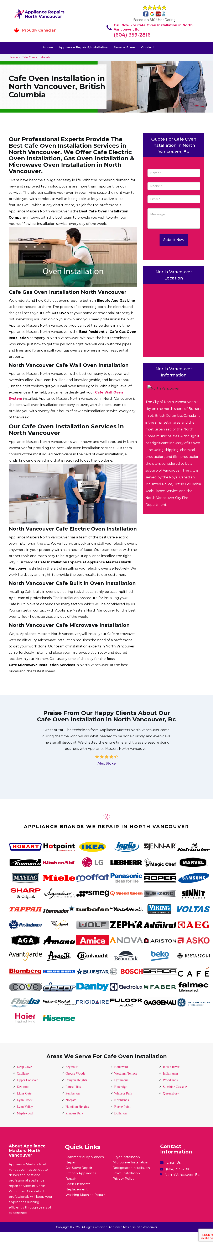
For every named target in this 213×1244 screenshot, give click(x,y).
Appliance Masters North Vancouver (133, 1227)
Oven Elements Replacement (78, 1186)
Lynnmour (121, 1080)
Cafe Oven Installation (37, 57)
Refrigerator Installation (131, 1168)
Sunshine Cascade (175, 1086)
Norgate (71, 1100)
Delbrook (23, 1086)
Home (48, 47)
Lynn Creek (24, 1100)
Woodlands (170, 1080)
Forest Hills (73, 1086)
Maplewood (25, 1113)
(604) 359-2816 (132, 35)
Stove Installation (126, 1173)
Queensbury (171, 1093)
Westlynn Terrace (125, 1073)
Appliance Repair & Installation (83, 47)
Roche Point (122, 1106)
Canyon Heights (76, 1080)
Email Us (173, 1162)
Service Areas (125, 47)
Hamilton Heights (77, 1106)
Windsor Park (123, 1093)
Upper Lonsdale (27, 1080)
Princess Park (74, 1113)
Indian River (171, 1067)
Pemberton (73, 1093)
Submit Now (173, 240)
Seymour (71, 1067)
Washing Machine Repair (85, 1195)
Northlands (121, 1100)
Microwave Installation (130, 1162)
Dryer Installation (126, 1157)
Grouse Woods (75, 1073)
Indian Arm (170, 1073)
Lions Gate (24, 1093)
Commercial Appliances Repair (85, 1159)
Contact (147, 47)
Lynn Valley (25, 1106)
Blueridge (120, 1086)
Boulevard (121, 1067)
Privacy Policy (123, 1178)
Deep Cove (24, 1067)
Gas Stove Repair (79, 1168)
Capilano (23, 1073)
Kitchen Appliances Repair (81, 1175)
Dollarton (120, 1113)
